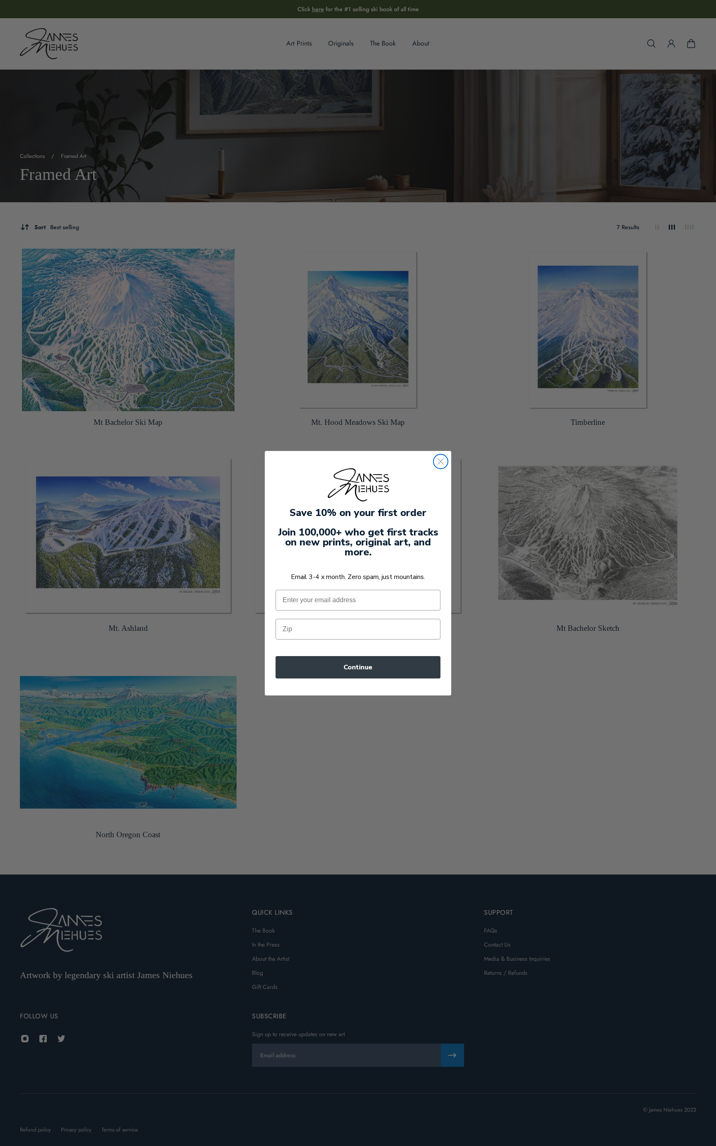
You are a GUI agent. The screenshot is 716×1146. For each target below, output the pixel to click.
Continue (358, 667)
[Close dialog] (440, 461)
